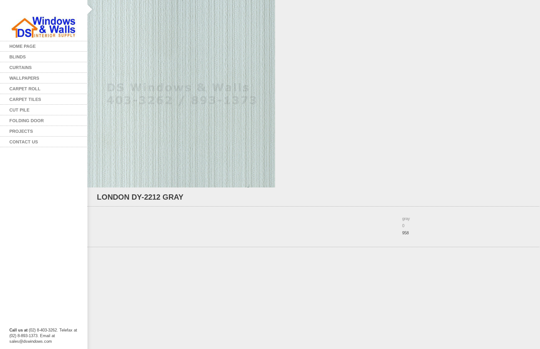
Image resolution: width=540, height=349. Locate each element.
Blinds (13, 55)
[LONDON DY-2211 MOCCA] (528, 197)
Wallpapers (19, 77)
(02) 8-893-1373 (23, 335)
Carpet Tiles (20, 98)
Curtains (16, 66)
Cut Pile (14, 108)
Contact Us (23, 141)
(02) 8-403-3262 (43, 330)
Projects (16, 130)
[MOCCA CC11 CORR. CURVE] (519, 197)
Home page (22, 46)
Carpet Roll (20, 87)
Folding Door (22, 119)
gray (406, 218)
